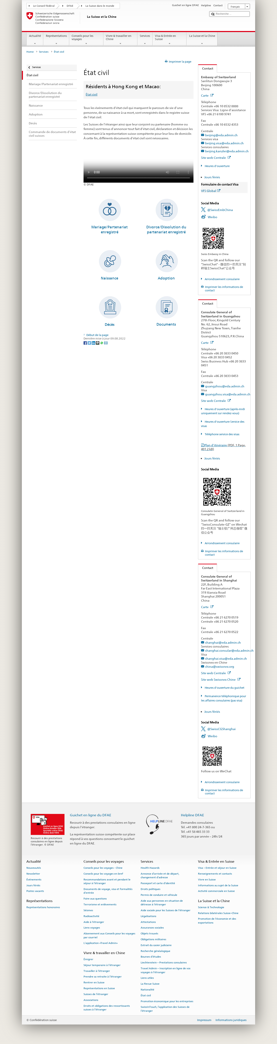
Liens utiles (147, 977)
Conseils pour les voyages (82, 37)
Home (30, 51)
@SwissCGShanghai (221, 729)
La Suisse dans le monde (99, 5)
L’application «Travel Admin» (101, 943)
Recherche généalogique (155, 950)
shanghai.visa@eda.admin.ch (226, 658)
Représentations (56, 35)
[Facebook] (86, 342)
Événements (33, 879)
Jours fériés (212, 177)
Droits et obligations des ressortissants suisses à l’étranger (107, 1007)
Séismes (88, 910)
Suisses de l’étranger (96, 994)
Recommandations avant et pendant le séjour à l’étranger (107, 881)
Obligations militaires (153, 939)
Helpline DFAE (192, 815)
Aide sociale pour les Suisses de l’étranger (165, 910)
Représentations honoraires (43, 907)
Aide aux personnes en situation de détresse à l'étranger (162, 902)
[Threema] (98, 342)
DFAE (70, 5)
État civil (91, 94)
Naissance (109, 278)
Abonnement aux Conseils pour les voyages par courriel (109, 935)
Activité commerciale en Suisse (216, 891)
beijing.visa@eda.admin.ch (224, 143)
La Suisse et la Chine (202, 35)
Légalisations (148, 916)
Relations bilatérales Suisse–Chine (218, 913)
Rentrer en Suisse (94, 982)
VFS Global (208, 191)
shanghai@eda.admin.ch (223, 642)
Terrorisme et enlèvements (100, 904)
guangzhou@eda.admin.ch (224, 386)
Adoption (166, 278)
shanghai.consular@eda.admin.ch (229, 650)
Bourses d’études (151, 956)
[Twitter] (90, 342)
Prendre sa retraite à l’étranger (103, 976)
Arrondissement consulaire (222, 279)
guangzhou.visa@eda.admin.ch (227, 394)
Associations (91, 1000)
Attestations (148, 921)
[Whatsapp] (102, 342)
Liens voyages (92, 927)
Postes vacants (35, 891)
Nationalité (147, 989)
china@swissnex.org (219, 666)
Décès (109, 324)
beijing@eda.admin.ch (221, 135)
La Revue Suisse (150, 983)
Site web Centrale (214, 157)
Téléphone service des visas (221, 434)
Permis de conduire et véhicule (159, 894)
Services (145, 35)
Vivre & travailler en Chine (118, 37)
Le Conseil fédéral (44, 5)
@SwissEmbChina (220, 210)
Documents (166, 324)
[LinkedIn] (94, 342)
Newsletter (33, 873)
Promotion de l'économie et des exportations (217, 920)
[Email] (106, 342)
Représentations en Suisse (99, 988)
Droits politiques (150, 889)
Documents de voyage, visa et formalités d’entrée (108, 891)
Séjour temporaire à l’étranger (102, 965)
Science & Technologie (211, 907)
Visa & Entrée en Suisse (165, 37)
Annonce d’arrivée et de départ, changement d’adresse (160, 875)
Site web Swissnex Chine (218, 679)
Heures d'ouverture (217, 166)
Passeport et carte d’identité (158, 883)
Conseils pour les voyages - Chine (103, 867)
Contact (205, 68)
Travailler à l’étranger (97, 970)
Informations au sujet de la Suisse (218, 885)
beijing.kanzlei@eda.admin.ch (227, 151)
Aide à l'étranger (94, 921)
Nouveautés (33, 867)
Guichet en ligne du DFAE (90, 815)
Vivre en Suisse (207, 879)
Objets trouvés (149, 933)
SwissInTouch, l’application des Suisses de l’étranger (165, 1008)
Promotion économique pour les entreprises (167, 1001)
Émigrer (88, 959)
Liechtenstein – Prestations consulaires (164, 962)
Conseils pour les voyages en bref (103, 873)
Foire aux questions (95, 898)
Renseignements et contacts (215, 873)
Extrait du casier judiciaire (156, 945)
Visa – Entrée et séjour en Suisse (217, 867)
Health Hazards (150, 867)
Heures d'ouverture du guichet (224, 687)
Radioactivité (91, 916)
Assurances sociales (152, 927)
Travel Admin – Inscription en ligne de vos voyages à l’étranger (165, 970)
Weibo (212, 217)
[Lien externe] (213, 238)
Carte (205, 95)
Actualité (35, 35)
